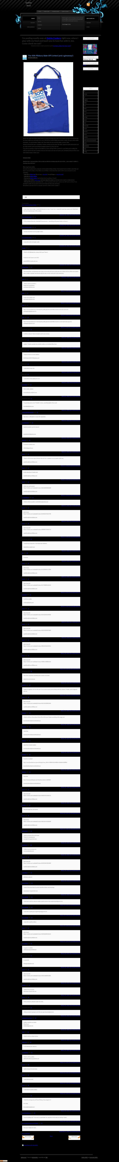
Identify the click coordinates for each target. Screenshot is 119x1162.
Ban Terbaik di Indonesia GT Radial (30, 1123)
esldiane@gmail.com (27, 1018)
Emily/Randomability (27, 217)
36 (31, 671)
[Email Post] (25, 197)
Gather (39, 28)
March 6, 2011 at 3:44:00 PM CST (71, 410)
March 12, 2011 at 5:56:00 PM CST (70, 870)
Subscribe (89, 22)
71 (41, 1123)
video (85, 148)
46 (28, 815)
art (84, 97)
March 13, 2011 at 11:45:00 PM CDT (70, 1093)
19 (32, 422)
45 (29, 805)
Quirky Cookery (65, 11)
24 (32, 497)
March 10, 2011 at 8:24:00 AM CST (70, 653)
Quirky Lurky (46, 11)
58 (28, 969)
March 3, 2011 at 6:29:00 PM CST (71, 347)
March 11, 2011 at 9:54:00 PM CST (70, 803)
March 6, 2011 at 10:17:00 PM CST (70, 495)
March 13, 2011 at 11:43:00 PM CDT (70, 1072)
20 (29, 440)
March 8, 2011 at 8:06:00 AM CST (71, 576)
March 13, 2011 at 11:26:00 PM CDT (70, 1062)
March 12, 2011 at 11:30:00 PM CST (70, 915)
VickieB (23, 985)
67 (28, 1075)
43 (29, 772)
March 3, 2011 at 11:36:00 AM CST (70, 291)
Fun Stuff (33, 22)
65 (31, 1052)
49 (28, 857)
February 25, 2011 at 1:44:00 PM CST (70, 265)
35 (28, 655)
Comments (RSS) (94, 1157)
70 (34, 1113)
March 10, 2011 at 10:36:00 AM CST (70, 669)
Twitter (39, 21)
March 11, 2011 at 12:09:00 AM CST (70, 695)
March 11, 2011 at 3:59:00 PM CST (70, 769)
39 (29, 713)
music (85, 114)
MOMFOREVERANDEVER (28, 412)
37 (29, 685)
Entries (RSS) (85, 1157)
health (85, 108)
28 (27, 553)
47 (31, 831)
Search (88, 27)
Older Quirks (74, 1136)
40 (29, 726)
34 (28, 640)
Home (40, 11)
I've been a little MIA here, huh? (62, 46)
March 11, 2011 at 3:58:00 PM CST (70, 752)
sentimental (86, 146)
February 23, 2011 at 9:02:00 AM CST (69, 225)
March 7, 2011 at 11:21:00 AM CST (70, 537)
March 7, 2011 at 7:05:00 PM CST (71, 561)
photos (85, 134)
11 (31, 329)
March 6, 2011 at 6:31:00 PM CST (71, 420)
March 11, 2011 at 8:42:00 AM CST (70, 710)
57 (31, 955)
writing (85, 151)
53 (31, 907)
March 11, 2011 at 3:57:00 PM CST (70, 724)
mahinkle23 (24, 872)
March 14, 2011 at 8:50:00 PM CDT (70, 1110)
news (85, 123)
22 (28, 468)
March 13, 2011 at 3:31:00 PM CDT (70, 983)
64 (30, 1042)
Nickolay (24, 713)
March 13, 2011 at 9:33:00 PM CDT (70, 1050)
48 (31, 845)
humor (85, 111)
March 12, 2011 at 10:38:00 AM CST (70, 813)
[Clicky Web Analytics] (3, 1161)
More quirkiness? (31, 27)
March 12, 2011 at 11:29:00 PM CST (70, 905)
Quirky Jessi (32, 174)
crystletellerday (25, 497)
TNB (46, 1157)
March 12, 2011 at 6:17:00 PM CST (70, 880)
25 (28, 508)
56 (31, 943)
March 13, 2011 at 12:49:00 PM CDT (70, 941)
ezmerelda (24, 384)
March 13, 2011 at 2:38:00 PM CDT (70, 953)
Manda (23, 248)
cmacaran (24, 594)
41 (29, 740)
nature (85, 120)
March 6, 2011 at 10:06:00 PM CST (70, 465)
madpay (24, 805)
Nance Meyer (25, 883)
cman (23, 1064)
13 (28, 350)
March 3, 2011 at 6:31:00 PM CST (71, 372)
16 (30, 384)
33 (28, 624)
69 (31, 1095)
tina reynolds (25, 897)
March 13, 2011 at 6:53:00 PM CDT (70, 1029)
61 (31, 1007)
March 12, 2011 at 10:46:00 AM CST (70, 828)
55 (28, 928)
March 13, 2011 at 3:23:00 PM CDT (70, 967)
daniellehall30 (25, 422)
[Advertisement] (91, 78)
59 (29, 985)
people (85, 128)
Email (39, 18)
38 (28, 697)
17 (31, 398)
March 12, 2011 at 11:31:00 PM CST (70, 925)
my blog (85, 117)
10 (28, 317)
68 (28, 1085)
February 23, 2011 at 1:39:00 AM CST (69, 214)
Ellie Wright (25, 831)
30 (28, 579)
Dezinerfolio (35, 1157)
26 (28, 523)
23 (28, 482)
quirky (85, 143)
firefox (85, 102)
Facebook (40, 25)
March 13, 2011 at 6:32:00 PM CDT (70, 1005)
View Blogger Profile (66, 24)
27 (31, 539)
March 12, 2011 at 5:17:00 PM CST (70, 842)
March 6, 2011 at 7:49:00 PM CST (71, 451)
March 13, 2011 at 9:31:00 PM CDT (70, 1040)
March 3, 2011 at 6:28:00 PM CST (71, 337)
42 (29, 754)
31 (30, 594)
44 (28, 789)
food (85, 105)
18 (37, 412)
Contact (33, 18)
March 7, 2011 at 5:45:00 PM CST (71, 550)
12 (28, 339)
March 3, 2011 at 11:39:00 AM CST (70, 315)
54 (31, 917)
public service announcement (90, 140)
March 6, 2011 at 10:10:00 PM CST (70, 479)
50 (31, 872)
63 (28, 1032)
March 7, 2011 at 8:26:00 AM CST (71, 521)
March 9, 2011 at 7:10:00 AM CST (71, 622)
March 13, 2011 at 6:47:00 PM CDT (70, 1015)
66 (28, 1064)
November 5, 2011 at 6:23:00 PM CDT (69, 1131)
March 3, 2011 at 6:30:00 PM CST (71, 361)
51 (32, 883)
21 (28, 454)
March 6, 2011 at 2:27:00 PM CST (71, 396)
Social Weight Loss (26, 1113)
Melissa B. (24, 1042)
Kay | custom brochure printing (29, 205)
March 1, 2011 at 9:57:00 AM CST (71, 277)
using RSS (45, 174)
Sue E (23, 454)
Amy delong (25, 943)
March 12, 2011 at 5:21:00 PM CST (70, 854)
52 (31, 897)
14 (28, 364)
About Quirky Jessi (90, 18)
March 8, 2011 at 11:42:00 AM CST (70, 592)
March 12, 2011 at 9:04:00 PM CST (70, 894)
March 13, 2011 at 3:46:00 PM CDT (70, 995)
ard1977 (24, 685)
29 (28, 563)
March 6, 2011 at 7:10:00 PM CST (71, 438)
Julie (23, 279)
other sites (86, 125)
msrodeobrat (25, 1052)
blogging (85, 100)
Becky (23, 997)
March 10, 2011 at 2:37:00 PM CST (70, 683)
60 (28, 997)
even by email (60, 174)
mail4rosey (24, 845)
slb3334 (24, 440)
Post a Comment (26, 1133)
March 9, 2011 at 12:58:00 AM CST (70, 606)
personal (85, 131)
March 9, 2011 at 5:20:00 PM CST (71, 637)
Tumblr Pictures (55, 11)
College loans (25, 267)
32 (28, 608)
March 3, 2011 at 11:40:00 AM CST (70, 327)
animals (85, 94)
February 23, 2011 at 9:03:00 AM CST (69, 245)
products (86, 137)
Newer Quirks (28, 1136)
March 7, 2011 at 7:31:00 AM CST (71, 505)
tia (22, 553)
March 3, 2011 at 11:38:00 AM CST (70, 303)
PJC (84, 91)
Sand (23, 1032)
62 (35, 1018)
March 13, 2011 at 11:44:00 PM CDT (70, 1083)
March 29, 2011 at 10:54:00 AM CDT (70, 1121)
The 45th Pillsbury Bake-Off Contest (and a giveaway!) (50, 56)
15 (28, 374)
